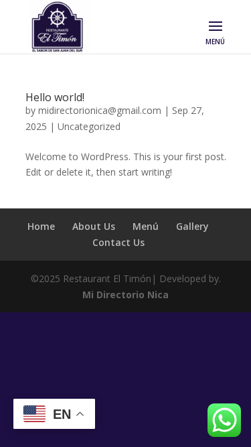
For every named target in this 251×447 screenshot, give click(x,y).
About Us (93, 226)
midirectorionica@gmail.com (99, 110)
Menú (146, 226)
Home (41, 226)
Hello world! (54, 97)
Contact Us (118, 242)
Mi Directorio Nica (125, 294)
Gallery (192, 226)
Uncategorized (89, 126)
